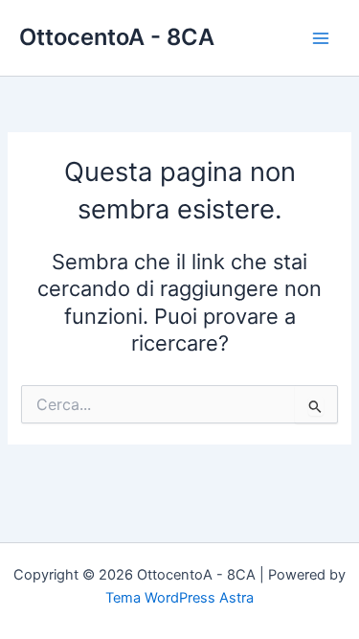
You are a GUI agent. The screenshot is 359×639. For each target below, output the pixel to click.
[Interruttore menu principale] (321, 37)
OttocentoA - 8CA (116, 37)
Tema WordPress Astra (179, 597)
